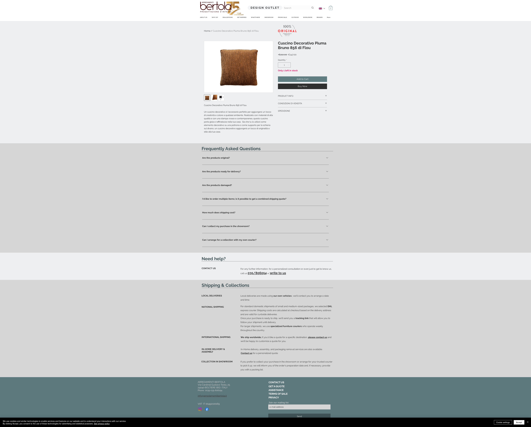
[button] (331, 7)
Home (207, 31)
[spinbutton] (284, 65)
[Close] (527, 422)
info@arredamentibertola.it (212, 395)
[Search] (312, 7)
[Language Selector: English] (322, 8)
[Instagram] (200, 409)
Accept (519, 422)
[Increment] (288, 65)
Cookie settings (503, 422)
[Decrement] (280, 65)
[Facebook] (207, 409)
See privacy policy (102, 423)
